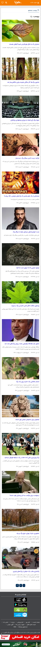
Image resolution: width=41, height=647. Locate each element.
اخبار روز (28, 622)
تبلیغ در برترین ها (20, 625)
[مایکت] (20, 615)
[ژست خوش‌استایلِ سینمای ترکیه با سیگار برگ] (20, 218)
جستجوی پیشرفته (22, 627)
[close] (1, 633)
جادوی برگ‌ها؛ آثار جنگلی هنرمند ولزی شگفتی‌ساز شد (23, 82)
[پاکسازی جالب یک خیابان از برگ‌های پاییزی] (20, 558)
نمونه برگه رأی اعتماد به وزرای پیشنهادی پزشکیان (25, 120)
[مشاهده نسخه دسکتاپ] (2, 2)
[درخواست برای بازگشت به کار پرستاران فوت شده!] (20, 482)
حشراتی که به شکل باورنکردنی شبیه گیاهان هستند (24, 44)
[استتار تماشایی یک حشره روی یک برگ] (20, 368)
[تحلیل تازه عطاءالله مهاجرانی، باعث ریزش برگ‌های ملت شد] (20, 330)
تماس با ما (6, 622)
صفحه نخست (36, 622)
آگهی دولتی (10, 625)
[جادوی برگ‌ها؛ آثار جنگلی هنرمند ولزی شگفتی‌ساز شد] (20, 69)
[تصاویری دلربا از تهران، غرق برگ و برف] (20, 520)
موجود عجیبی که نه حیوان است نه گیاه (27, 268)
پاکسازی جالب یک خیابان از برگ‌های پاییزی (26, 571)
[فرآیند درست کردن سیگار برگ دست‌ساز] (20, 145)
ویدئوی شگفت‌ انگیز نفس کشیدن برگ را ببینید (25, 306)
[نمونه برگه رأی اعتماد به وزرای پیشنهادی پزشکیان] (20, 107)
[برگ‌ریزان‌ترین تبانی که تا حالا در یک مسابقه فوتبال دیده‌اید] (20, 444)
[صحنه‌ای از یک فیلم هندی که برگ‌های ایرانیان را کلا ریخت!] (20, 183)
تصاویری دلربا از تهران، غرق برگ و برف (27, 533)
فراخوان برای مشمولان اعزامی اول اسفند (27, 419)
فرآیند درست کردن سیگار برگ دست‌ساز (27, 158)
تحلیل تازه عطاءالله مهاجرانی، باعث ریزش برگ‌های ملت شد (22, 344)
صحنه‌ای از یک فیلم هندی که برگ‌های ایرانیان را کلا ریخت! (21, 196)
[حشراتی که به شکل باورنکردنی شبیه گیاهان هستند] (20, 31)
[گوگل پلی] (20, 605)
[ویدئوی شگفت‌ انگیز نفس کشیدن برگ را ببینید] (20, 292)
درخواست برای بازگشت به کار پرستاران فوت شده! (24, 495)
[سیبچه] (20, 600)
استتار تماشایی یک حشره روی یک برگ (27, 382)
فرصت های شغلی (31, 625)
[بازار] (20, 610)
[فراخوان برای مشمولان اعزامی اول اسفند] (20, 406)
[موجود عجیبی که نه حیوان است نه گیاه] (20, 254)
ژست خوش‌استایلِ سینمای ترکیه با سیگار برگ (26, 232)
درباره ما (13, 622)
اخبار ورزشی (20, 622)
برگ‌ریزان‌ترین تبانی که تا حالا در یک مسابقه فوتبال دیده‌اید (22, 458)
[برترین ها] (18, 2)
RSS (15, 627)
